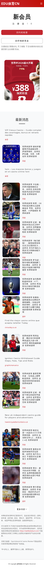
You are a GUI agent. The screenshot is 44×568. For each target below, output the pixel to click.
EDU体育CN (10, 3)
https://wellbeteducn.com (29, 531)
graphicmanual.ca (11, 365)
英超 (24, 161)
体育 (6, 139)
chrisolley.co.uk (10, 327)
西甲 (24, 501)
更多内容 (21, 509)
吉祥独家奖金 (22, 40)
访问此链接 (22, 32)
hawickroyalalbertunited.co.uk (16, 422)
